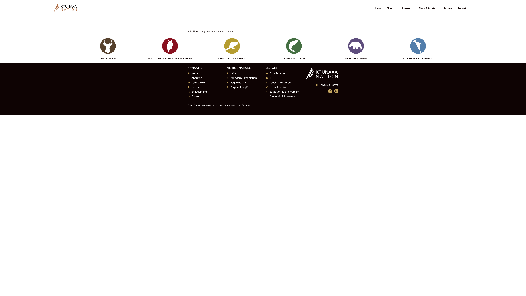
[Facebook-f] (330, 91)
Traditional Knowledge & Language (170, 58)
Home (378, 8)
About (390, 8)
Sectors (406, 8)
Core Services (108, 58)
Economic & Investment (232, 58)
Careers (448, 8)
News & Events (427, 8)
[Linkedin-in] (336, 91)
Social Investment (356, 58)
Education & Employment (418, 58)
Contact (462, 8)
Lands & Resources (294, 58)
